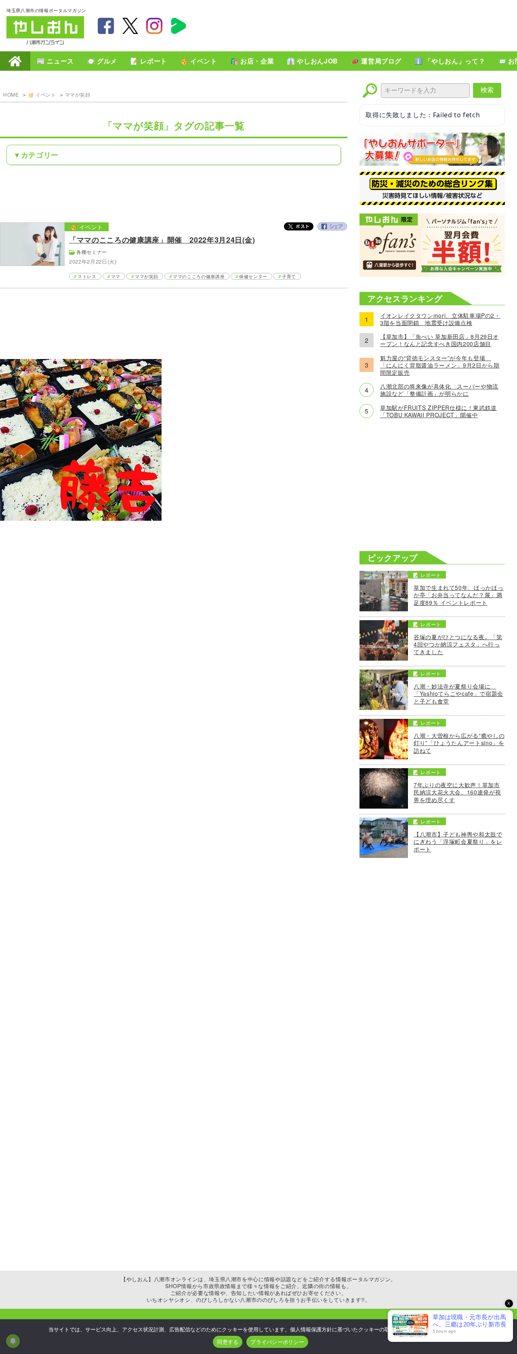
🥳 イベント (198, 60)
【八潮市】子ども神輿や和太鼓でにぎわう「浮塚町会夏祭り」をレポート (458, 841)
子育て (289, 276)
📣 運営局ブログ (376, 60)
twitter (130, 26)
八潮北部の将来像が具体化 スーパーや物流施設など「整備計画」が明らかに (439, 389)
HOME (15, 61)
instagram (154, 26)
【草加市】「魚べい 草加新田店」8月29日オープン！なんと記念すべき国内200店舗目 (439, 340)
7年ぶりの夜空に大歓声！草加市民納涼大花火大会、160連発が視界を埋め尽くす (457, 792)
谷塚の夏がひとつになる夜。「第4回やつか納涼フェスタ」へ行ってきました (458, 644)
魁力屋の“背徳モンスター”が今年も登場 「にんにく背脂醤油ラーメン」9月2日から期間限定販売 (439, 365)
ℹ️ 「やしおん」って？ (449, 60)
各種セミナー (91, 251)
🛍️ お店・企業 (252, 60)
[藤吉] (81, 518)
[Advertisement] (363, 24)
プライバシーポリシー (277, 1342)
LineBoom (178, 26)
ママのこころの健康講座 (199, 276)
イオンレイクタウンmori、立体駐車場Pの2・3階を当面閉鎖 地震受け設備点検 (440, 319)
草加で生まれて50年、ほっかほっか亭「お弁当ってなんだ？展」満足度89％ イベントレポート (458, 595)
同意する (227, 1342)
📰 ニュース (55, 60)
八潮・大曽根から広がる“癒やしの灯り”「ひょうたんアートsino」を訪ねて (459, 743)
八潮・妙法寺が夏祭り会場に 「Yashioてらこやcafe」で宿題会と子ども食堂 (458, 693)
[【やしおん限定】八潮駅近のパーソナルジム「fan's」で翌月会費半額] (432, 274)
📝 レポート (148, 60)
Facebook (332, 226)
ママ (115, 276)
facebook (106, 26)
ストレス (87, 276)
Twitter (299, 226)
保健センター (253, 276)
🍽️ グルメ (102, 60)
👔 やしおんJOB (312, 60)
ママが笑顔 (77, 94)
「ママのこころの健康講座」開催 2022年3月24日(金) (162, 239)
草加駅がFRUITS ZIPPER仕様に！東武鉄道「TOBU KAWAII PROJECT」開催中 (438, 411)
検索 (487, 90)
